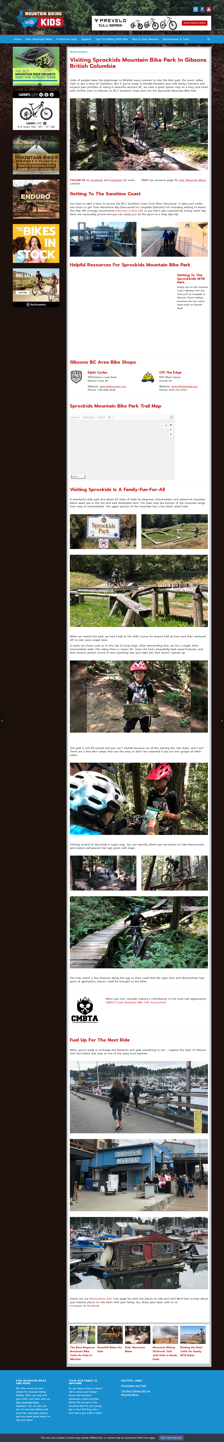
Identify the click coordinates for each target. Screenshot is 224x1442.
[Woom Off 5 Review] (2, 721)
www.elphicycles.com (113, 386)
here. (152, 1437)
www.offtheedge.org (184, 386)
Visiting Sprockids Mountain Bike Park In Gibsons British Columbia (138, 63)
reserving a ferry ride (129, 211)
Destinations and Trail (103, 1299)
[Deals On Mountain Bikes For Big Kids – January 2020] (221, 721)
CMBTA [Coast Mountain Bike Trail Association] (135, 1002)
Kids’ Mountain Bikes (192, 180)
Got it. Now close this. (171, 1438)
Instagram (116, 180)
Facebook (97, 180)
